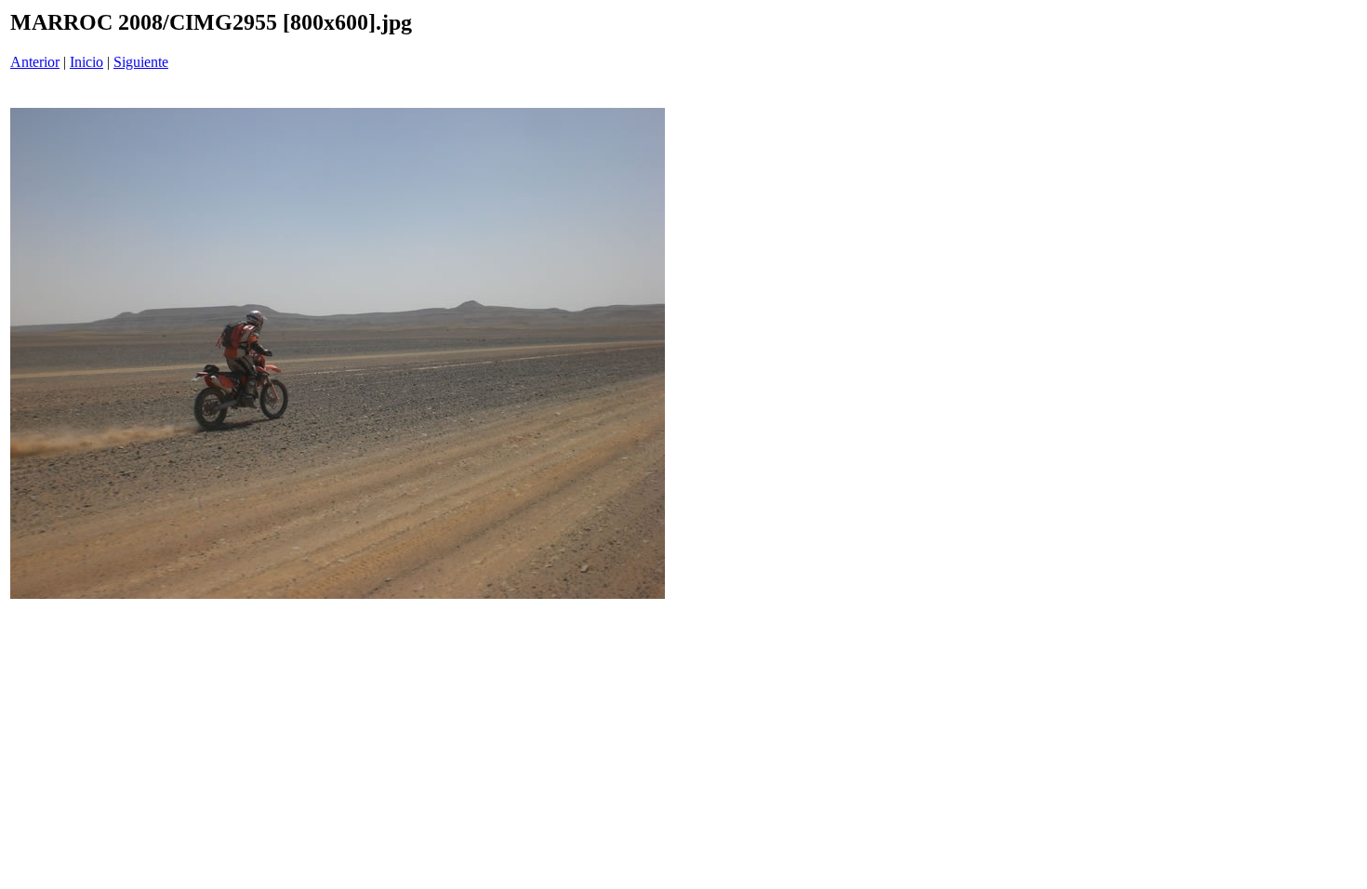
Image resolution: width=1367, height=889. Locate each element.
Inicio (86, 62)
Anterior (35, 62)
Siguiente (140, 62)
